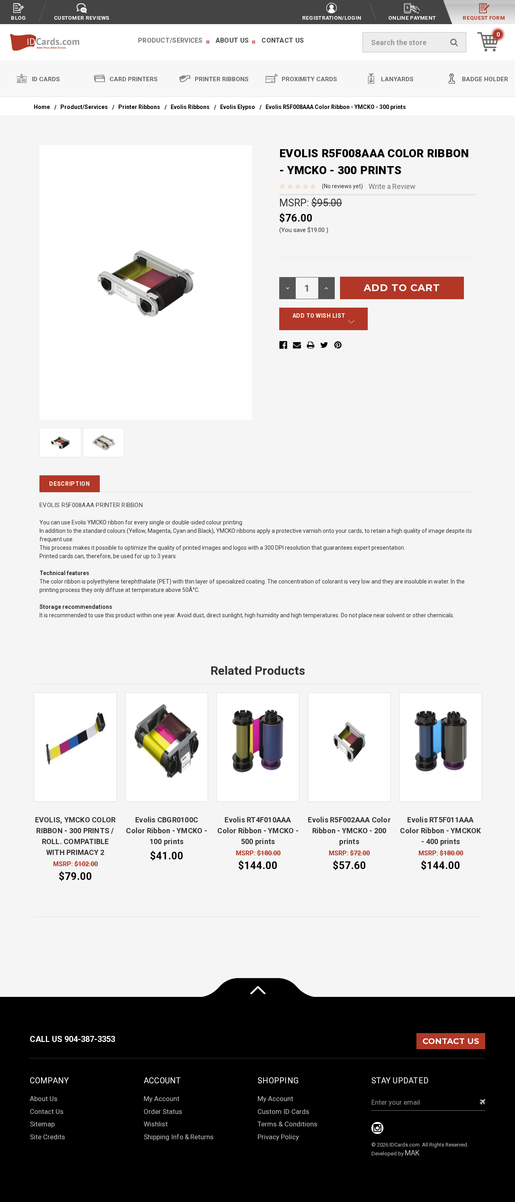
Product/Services (170, 40)
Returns (202, 1137)
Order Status (163, 1111)
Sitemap (42, 1124)
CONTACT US (450, 1041)
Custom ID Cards (283, 1111)
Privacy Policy (278, 1137)
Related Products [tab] (257, 671)
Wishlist (156, 1124)
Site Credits (47, 1137)
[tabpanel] (75, 788)
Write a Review (392, 186)
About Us (232, 40)
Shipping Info (163, 1137)
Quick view (75, 747)
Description (69, 484)
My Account (161, 1099)
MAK (412, 1153)
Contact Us (283, 40)
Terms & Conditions (287, 1124)
